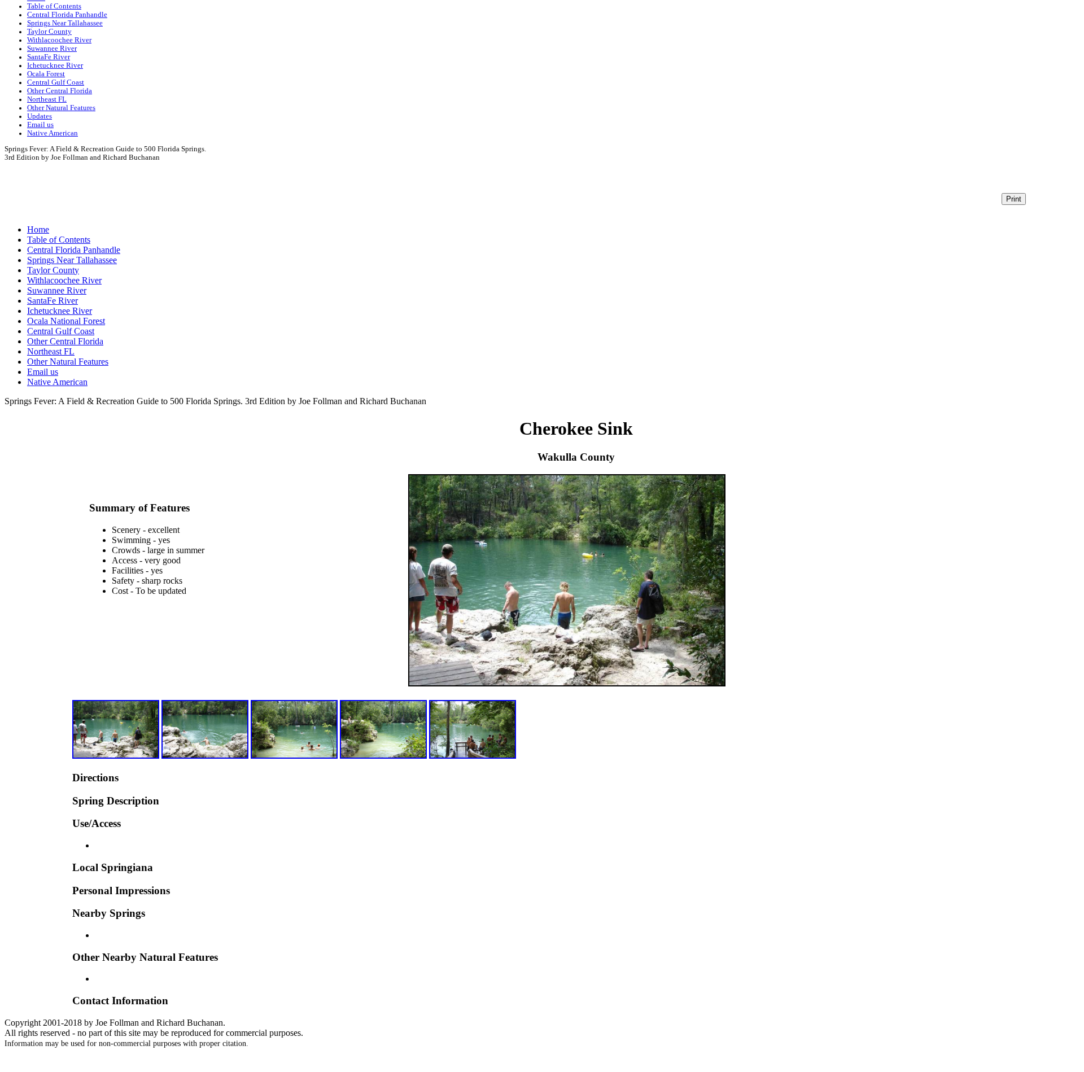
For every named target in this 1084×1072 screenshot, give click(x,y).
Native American (52, 133)
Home (38, 229)
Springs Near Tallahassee (65, 23)
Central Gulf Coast (55, 82)
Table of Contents (54, 6)
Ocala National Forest (66, 321)
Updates (39, 116)
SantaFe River (48, 57)
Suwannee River (52, 48)
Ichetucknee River (55, 65)
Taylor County (49, 32)
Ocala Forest (46, 74)
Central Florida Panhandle (67, 15)
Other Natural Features (61, 108)
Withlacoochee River (59, 40)
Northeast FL (47, 99)
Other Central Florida (59, 91)
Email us (40, 125)
